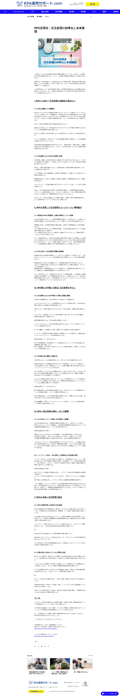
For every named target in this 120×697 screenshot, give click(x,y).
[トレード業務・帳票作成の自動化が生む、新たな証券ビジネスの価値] (60, 663)
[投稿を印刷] (48, 646)
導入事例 (39, 16)
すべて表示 (90, 655)
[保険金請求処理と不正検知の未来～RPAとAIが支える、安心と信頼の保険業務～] (37, 663)
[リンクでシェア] (45, 646)
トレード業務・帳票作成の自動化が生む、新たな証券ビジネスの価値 (60, 673)
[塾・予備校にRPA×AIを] (82, 663)
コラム (47, 16)
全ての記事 (30, 16)
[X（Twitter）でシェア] (38, 646)
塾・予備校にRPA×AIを (81, 672)
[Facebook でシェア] (35, 646)
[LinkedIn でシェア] (41, 646)
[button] (91, 16)
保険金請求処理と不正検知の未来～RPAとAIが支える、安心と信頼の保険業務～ (37, 673)
